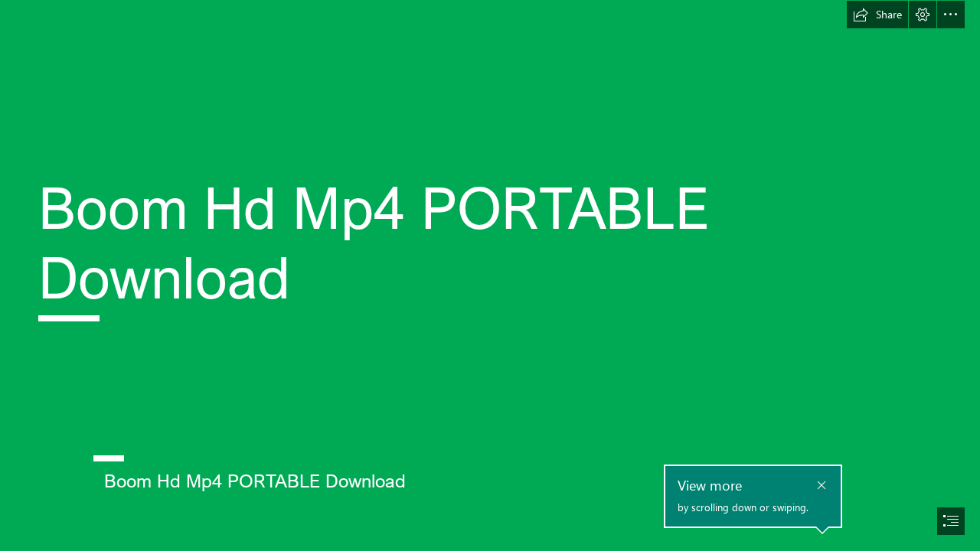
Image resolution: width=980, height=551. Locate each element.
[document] (490, 275)
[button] (877, 14)
